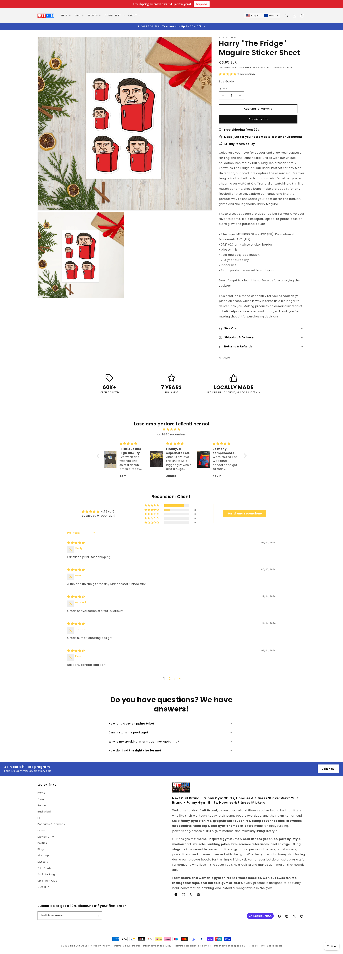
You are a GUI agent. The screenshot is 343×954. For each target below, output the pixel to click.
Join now (328, 769)
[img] (172, 429)
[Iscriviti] (98, 916)
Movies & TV (46, 837)
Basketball (44, 811)
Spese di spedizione (251, 67)
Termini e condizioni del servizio (193, 945)
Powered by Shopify (99, 945)
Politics (42, 843)
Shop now (201, 4)
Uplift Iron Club (48, 880)
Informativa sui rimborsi (126, 945)
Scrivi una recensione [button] (244, 513)
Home (41, 793)
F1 (39, 818)
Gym (41, 799)
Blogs (41, 849)
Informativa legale (271, 945)
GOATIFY (43, 887)
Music (41, 830)
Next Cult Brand (79, 945)
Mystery (43, 862)
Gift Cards (44, 868)
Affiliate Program (49, 874)
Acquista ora (258, 119)
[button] (66, 15)
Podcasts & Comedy (51, 824)
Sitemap (43, 855)
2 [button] (170, 679)
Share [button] (226, 357)
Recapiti (253, 945)
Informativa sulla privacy (157, 945)
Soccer (42, 805)
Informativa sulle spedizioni (230, 945)
